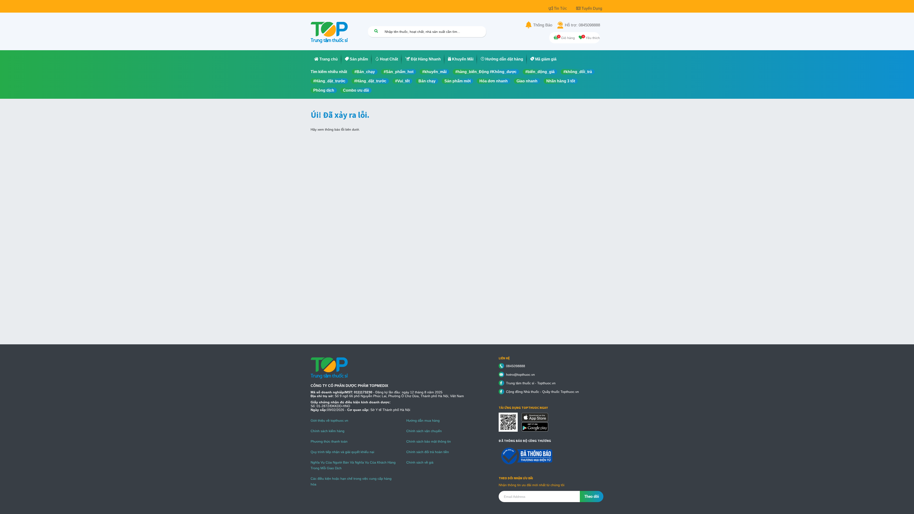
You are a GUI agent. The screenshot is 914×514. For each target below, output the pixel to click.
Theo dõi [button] (591, 496)
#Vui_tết (402, 81)
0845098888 (515, 366)
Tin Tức (561, 8)
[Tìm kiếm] (376, 30)
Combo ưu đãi (356, 90)
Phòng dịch (323, 90)
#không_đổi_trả (577, 72)
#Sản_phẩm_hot (398, 72)
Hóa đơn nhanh (493, 81)
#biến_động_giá (540, 72)
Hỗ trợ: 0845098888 (582, 25)
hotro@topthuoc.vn (520, 374)
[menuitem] (326, 59)
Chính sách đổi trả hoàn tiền (427, 452)
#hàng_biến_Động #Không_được (486, 72)
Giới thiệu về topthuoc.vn (329, 420)
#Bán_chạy (364, 72)
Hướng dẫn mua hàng (423, 420)
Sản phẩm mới (457, 81)
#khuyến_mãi (434, 72)
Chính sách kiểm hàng (327, 431)
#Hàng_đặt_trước (329, 81)
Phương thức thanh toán (329, 441)
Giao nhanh (527, 81)
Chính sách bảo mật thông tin (428, 441)
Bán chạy (427, 81)
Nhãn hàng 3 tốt (560, 81)
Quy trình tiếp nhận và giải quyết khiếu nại (342, 452)
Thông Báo (542, 25)
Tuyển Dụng (591, 8)
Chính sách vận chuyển (424, 431)
